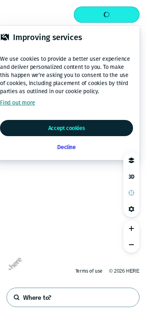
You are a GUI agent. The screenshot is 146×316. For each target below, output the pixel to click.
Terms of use (89, 271)
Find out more (17, 102)
